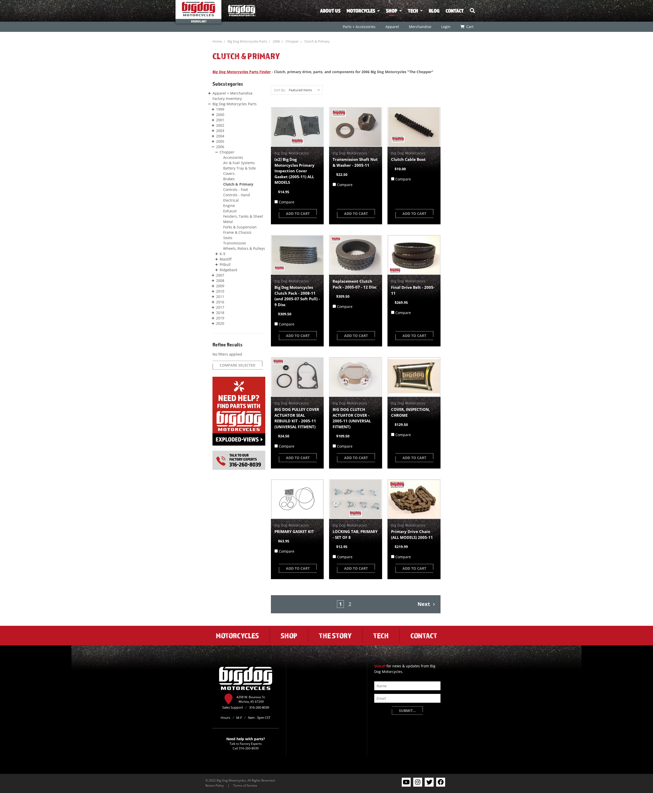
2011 (220, 296)
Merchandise (420, 26)
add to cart (298, 213)
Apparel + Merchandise (232, 93)
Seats (227, 237)
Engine (229, 205)
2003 (220, 130)
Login (445, 26)
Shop (391, 11)
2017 (220, 307)
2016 (220, 302)
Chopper (292, 41)
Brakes (229, 178)
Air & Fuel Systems (239, 162)
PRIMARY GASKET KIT (294, 531)
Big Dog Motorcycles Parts (247, 41)
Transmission (234, 243)
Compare (286, 202)
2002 (220, 125)
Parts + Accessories (359, 26)
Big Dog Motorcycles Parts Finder (241, 71)
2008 (220, 280)
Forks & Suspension (240, 227)
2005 (220, 141)
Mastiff (226, 259)
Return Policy (214, 785)
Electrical (231, 200)
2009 (220, 285)
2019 (220, 318)
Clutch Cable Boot (408, 159)
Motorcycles (361, 11)
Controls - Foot (235, 189)
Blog (434, 11)
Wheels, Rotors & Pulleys (244, 248)
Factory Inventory (227, 98)
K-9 (222, 253)
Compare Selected (237, 365)
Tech (413, 11)
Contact (455, 11)
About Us (330, 11)
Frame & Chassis (237, 232)
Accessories (233, 157)
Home (217, 41)
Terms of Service (245, 785)
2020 (220, 323)
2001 (220, 120)
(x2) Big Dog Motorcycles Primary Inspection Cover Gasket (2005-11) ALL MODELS (294, 171)
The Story (335, 635)
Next (424, 604)
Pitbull (225, 264)
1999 (220, 109)
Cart (469, 26)
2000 (220, 114)
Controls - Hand (236, 194)
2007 (220, 275)
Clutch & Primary (317, 41)
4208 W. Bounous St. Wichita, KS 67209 (251, 699)
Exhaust (230, 211)
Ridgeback (228, 269)
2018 (220, 312)
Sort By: (280, 90)
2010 (220, 291)
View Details (297, 127)
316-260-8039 (249, 748)
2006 (276, 41)
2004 (220, 136)
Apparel (392, 26)
